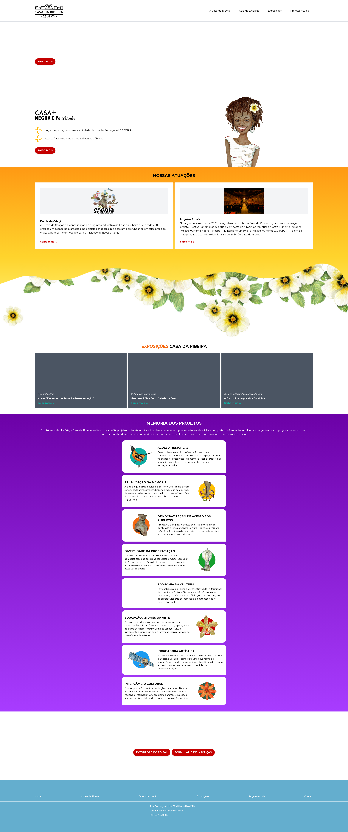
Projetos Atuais (299, 10)
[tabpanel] (174, 55)
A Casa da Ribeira (220, 10)
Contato (308, 796)
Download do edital (151, 752)
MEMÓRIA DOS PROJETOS (174, 423)
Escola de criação (148, 796)
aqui (245, 430)
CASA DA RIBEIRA (174, 346)
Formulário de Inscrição (193, 752)
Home (38, 796)
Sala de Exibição (249, 10)
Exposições (275, 10)
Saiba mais (45, 61)
